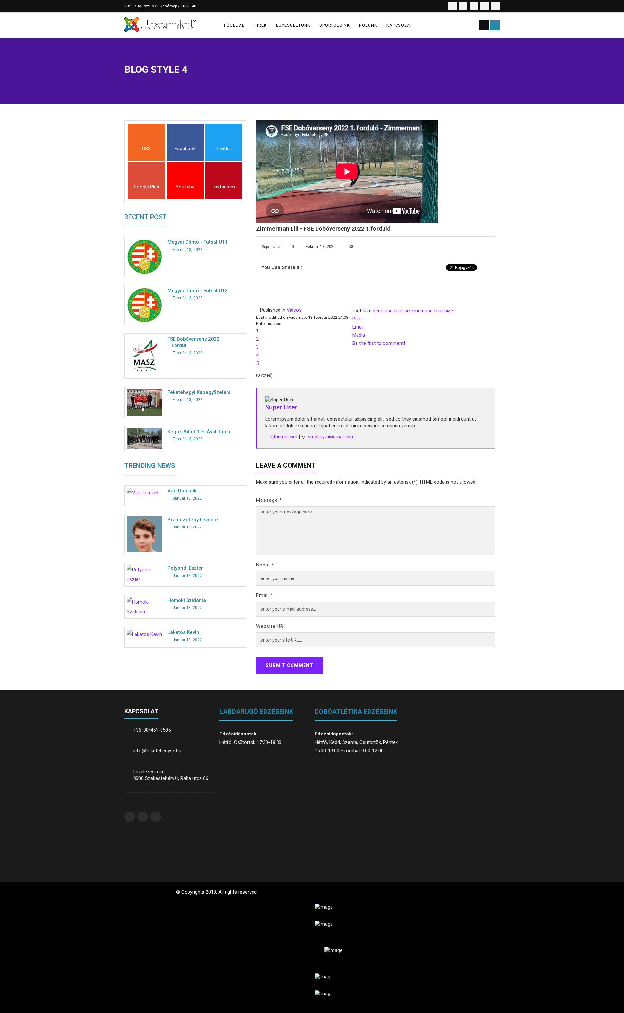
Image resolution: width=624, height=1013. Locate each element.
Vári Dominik (182, 491)
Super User (271, 246)
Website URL (271, 626)
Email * (264, 595)
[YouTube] (185, 176)
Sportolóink (334, 25)
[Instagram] (223, 176)
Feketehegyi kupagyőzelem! (199, 392)
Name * (265, 565)
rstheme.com (283, 436)
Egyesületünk (293, 25)
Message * (269, 500)
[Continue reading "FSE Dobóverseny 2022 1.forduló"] (144, 355)
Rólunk (368, 25)
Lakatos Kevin (183, 632)
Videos (294, 310)
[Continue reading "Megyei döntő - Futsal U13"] (144, 305)
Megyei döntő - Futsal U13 (197, 290)
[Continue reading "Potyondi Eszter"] (144, 574)
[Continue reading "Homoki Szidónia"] (144, 606)
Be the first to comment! (378, 343)
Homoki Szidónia (186, 600)
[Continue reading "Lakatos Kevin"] (144, 634)
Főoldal (234, 25)
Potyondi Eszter (185, 568)
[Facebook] (185, 137)
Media (358, 335)
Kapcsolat (399, 25)
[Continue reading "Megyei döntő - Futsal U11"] (144, 256)
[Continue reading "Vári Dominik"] (143, 492)
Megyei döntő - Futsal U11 (197, 242)
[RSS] (146, 137)
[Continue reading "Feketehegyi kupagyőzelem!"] (144, 402)
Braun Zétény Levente (192, 520)
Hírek (260, 25)
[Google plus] (146, 176)
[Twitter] (223, 137)
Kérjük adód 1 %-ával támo (198, 432)
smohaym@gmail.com (331, 436)
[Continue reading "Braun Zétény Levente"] (144, 534)
